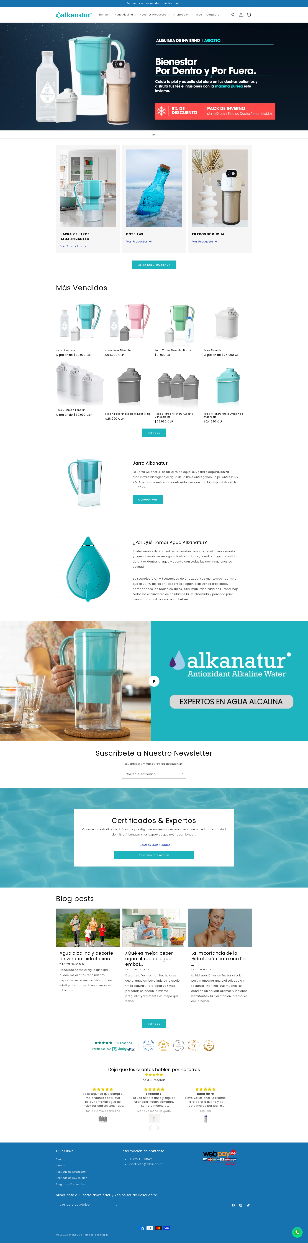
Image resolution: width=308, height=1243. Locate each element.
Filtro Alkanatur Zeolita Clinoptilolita (127, 414)
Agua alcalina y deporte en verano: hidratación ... (87, 955)
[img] (154, 1075)
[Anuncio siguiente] (251, 3)
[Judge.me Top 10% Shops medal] (209, 1045)
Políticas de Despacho (71, 1172)
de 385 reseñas (154, 1080)
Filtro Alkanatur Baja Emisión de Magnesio (223, 415)
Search (60, 1159)
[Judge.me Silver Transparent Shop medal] (178, 1045)
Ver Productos (71, 246)
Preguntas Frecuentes (71, 1184)
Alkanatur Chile (74, 1234)
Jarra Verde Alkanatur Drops (173, 350)
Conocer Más (148, 499)
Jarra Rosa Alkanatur (118, 350)
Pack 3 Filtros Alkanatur (70, 410)
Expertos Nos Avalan (154, 855)
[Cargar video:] (154, 681)
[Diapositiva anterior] (146, 134)
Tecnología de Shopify (95, 1234)
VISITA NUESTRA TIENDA (154, 265)
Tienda (60, 1165)
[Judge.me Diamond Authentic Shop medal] (148, 1045)
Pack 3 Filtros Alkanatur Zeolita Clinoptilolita (174, 415)
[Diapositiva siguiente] (162, 134)
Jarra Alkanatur (65, 350)
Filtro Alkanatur (213, 350)
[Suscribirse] (182, 774)
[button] (105, 14)
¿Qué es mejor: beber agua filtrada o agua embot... (149, 958)
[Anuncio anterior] (57, 3)
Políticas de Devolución (71, 1178)
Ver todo (154, 432)
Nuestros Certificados (154, 845)
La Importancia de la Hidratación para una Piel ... (219, 958)
